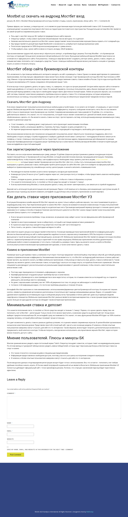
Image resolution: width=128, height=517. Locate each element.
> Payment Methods (44, 475)
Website (10, 439)
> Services (42, 470)
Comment (11, 393)
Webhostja (89, 512)
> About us (10, 472)
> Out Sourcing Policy (13, 479)
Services (77, 5)
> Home (9, 470)
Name (9, 423)
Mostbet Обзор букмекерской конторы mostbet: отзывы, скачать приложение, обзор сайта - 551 (59, 21)
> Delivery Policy (11, 477)
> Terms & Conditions (13, 481)
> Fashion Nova (11, 503)
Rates (84, 5)
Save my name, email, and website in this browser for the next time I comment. (40, 449)
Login (70, 5)
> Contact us (42, 468)
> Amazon (10, 498)
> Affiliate (73, 470)
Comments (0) (104, 21)
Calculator (92, 5)
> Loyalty (73, 468)
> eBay (9, 494)
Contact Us (115, 5)
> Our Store (42, 477)
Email (10, 431)
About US (62, 5)
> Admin (9, 468)
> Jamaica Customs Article (90, 468)
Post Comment (15, 455)
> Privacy (9, 474)
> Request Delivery (44, 473)
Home (53, 5)
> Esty (8, 496)
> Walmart (10, 501)
